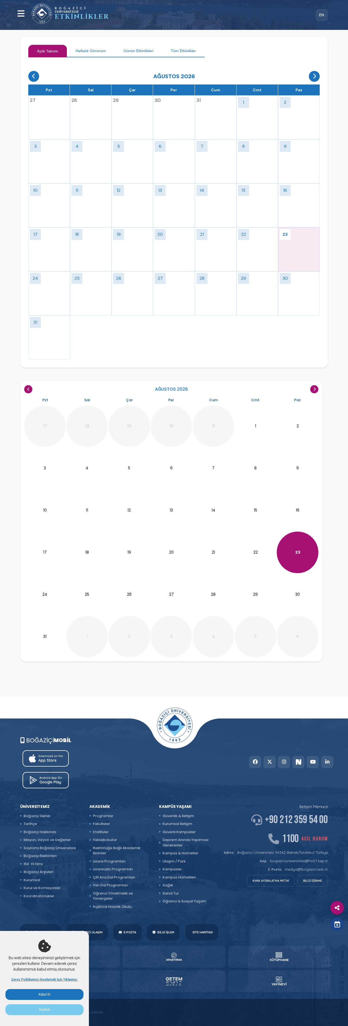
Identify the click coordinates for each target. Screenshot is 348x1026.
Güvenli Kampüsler (179, 831)
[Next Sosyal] (298, 762)
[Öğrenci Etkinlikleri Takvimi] (42, 13)
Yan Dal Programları (110, 885)
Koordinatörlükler (39, 896)
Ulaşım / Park (174, 861)
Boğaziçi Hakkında (40, 831)
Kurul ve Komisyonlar (42, 887)
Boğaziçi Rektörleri (40, 855)
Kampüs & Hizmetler (180, 853)
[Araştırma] (174, 957)
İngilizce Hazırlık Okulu (112, 906)
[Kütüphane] (279, 957)
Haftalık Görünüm (91, 51)
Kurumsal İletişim (177, 823)
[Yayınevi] (279, 981)
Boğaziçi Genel (37, 815)
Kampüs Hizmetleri (179, 877)
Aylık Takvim (47, 51)
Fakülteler (101, 823)
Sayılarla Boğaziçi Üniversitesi (50, 848)
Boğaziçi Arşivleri (39, 871)
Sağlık (168, 885)
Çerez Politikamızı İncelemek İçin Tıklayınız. (44, 979)
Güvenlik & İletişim (178, 815)
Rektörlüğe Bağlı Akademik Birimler (117, 850)
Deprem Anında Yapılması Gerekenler (186, 842)
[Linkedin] (327, 762)
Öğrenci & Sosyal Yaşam (184, 901)
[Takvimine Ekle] (337, 924)
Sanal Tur (171, 893)
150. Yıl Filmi (33, 864)
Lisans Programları (109, 861)
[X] (269, 762)
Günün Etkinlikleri (138, 51)
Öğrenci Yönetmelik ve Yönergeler (113, 896)
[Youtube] (313, 762)
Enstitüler (101, 831)
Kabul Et (45, 994)
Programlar (103, 815)
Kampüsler (172, 869)
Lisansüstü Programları (113, 869)
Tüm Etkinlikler (183, 51)
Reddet (44, 1010)
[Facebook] (255, 762)
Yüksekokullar (105, 839)
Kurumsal (32, 880)
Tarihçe (30, 823)
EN (321, 14)
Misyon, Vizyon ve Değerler (47, 839)
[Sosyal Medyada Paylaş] (337, 908)
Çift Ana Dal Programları (114, 877)
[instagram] (284, 762)
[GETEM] (174, 981)
